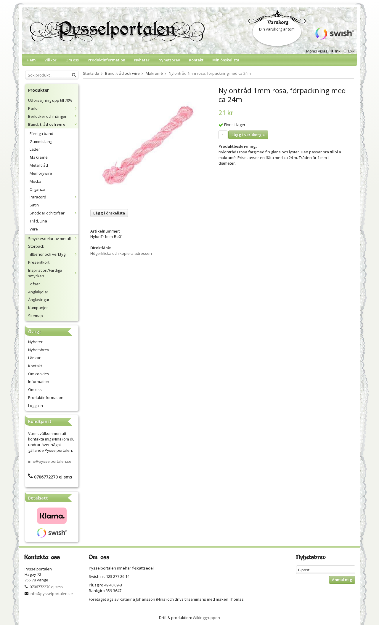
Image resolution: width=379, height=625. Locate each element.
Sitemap (35, 315)
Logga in (35, 405)
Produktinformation (106, 60)
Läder (35, 149)
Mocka (35, 181)
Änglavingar (38, 299)
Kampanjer (38, 307)
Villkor (50, 60)
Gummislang (41, 141)
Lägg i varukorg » (248, 134)
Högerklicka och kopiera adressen (121, 253)
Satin (34, 205)
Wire (34, 229)
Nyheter (142, 60)
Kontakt (196, 60)
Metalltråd (39, 165)
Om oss (72, 60)
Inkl (338, 51)
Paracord (38, 197)
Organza (37, 189)
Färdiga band (41, 133)
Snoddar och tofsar (47, 213)
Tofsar (34, 284)
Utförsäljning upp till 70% (50, 100)
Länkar (34, 357)
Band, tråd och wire (46, 124)
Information (38, 381)
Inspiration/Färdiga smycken (45, 273)
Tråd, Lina (38, 221)
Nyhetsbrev (169, 60)
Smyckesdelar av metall (49, 238)
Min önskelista (225, 60)
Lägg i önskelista (109, 213)
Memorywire (41, 173)
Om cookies (38, 373)
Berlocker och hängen (48, 116)
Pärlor (33, 108)
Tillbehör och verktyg (46, 254)
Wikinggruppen (206, 617)
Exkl (351, 51)
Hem (31, 60)
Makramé (39, 157)
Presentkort (38, 262)
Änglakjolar (38, 292)
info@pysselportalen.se (49, 461)
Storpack (36, 246)
